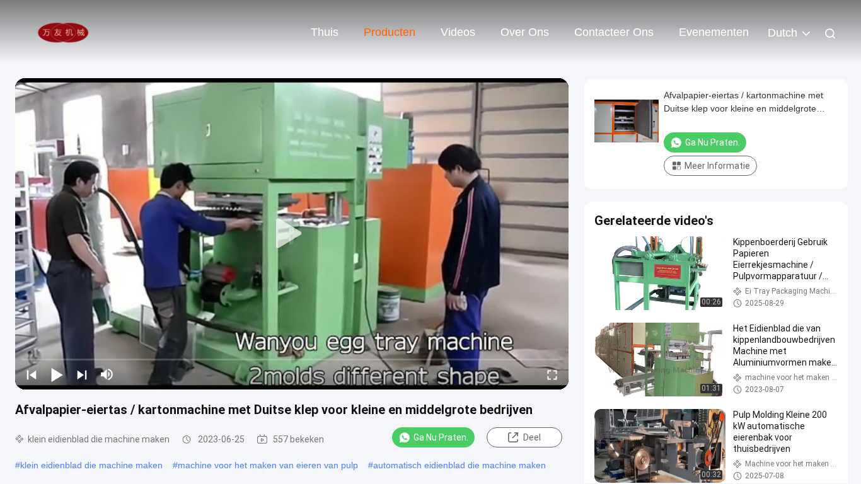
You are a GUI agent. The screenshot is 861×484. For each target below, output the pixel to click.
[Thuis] (63, 31)
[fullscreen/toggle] (552, 374)
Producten (389, 32)
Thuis (324, 32)
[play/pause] (56, 374)
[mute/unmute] (107, 374)
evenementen (714, 32)
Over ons (524, 32)
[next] (82, 374)
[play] (292, 234)
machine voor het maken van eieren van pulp (268, 465)
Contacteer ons (614, 32)
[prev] (31, 374)
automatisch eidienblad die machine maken (459, 465)
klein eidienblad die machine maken (91, 465)
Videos (458, 32)
